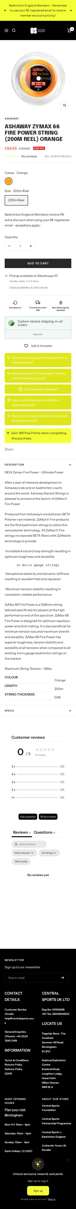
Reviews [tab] (22, 832)
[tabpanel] (38, 880)
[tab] (44, 832)
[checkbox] (21, 861)
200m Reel (16, 200)
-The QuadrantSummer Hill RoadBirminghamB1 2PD (54, 1042)
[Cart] (69, 30)
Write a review (48, 816)
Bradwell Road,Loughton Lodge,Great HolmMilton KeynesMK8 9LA (54, 1074)
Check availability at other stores (28, 287)
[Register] (62, 977)
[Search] (14, 30)
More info (38, 334)
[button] (38, 766)
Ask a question (28, 816)
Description (14, 464)
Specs (9, 710)
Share (9, 449)
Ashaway (12, 118)
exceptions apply (27, 225)
